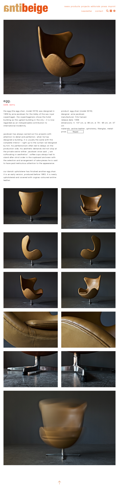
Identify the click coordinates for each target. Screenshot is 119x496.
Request (75, 132)
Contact (99, 11)
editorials (95, 6)
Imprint (112, 6)
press (104, 6)
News (67, 6)
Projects (85, 6)
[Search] (107, 10)
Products (75, 6)
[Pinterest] (114, 10)
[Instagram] (110, 10)
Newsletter (86, 11)
